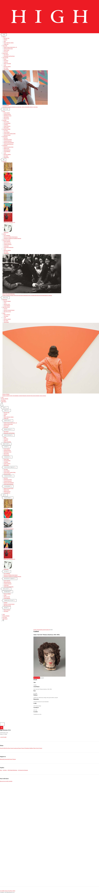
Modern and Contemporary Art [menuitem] (9, 222)
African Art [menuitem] (6, 171)
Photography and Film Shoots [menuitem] (9, 56)
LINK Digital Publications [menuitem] (8, 144)
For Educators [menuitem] (5, 136)
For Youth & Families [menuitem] (6, 129)
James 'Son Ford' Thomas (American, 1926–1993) (46, 634)
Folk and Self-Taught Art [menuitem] (8, 212)
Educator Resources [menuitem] (7, 242)
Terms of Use (7, 890)
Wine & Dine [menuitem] (6, 127)
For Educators (25, 770)
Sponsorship (7, 759)
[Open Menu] (1, 405)
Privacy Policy (12, 890)
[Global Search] (2, 403)
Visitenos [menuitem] (5, 39)
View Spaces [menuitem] (6, 54)
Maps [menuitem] (5, 41)
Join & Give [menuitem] (5, 297)
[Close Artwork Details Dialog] (41, 678)
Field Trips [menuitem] (6, 138)
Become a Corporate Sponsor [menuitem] (9, 310)
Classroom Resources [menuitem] (8, 141)
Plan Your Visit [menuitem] (6, 38)
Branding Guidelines (29, 748)
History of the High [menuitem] (7, 63)
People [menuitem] (5, 59)
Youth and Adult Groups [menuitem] (8, 48)
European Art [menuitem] (6, 202)
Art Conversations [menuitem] (7, 123)
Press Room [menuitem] (6, 60)
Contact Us (23, 748)
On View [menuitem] (6, 571)
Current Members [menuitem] (7, 151)
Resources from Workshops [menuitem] (9, 142)
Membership (2, 759)
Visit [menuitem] (4, 34)
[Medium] (4, 782)
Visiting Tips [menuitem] (6, 44)
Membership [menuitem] (5, 299)
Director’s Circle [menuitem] (7, 304)
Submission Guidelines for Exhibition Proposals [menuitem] (12, 238)
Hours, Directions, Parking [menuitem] (8, 42)
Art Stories (5, 770)
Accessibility (2, 890)
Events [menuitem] (4, 111)
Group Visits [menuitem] (5, 45)
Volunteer (14, 759)
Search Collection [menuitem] (7, 241)
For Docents (20, 770)
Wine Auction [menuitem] (6, 117)
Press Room (8, 748)
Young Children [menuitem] (7, 132)
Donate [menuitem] (4, 313)
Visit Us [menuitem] (4, 36)
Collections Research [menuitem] (7, 244)
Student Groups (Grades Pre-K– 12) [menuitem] (10, 47)
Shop (1, 770)
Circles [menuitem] (5, 302)
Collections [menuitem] (5, 161)
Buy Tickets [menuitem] (6, 68)
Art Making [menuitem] (6, 124)
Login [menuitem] (5, 65)
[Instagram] (1, 782)
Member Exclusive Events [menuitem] (8, 146)
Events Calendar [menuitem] (7, 112)
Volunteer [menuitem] (5, 308)
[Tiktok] (2, 782)
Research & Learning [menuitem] (6, 239)
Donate (10, 759)
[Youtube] (5, 782)
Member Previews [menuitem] (7, 149)
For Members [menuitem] (5, 145)
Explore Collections (37, 629)
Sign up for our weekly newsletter (6, 781)
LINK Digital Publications (12, 770)
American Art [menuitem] (6, 181)
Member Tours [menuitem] (6, 148)
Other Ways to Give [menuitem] (6, 307)
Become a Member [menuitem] (7, 66)
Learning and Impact (17, 748)
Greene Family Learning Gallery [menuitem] (10, 133)
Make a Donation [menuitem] (7, 314)
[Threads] (49, 882)
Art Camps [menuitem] (6, 130)
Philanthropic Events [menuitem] (7, 115)
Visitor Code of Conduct (37, 748)
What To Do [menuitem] (5, 109)
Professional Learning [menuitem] (8, 139)
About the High (3, 748)
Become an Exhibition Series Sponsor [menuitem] (10, 236)
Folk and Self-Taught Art (45, 629)
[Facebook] (0, 782)
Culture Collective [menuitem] (7, 126)
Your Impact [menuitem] (6, 316)
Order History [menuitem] (6, 69)
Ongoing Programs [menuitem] (7, 114)
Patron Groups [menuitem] (6, 50)
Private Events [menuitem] (5, 53)
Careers (11, 748)
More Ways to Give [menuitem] (7, 311)
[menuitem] (50, 70)
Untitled (36, 631)
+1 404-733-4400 (3, 737)
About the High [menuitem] (5, 57)
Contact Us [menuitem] (6, 62)
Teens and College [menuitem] (7, 135)
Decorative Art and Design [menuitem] (8, 192)
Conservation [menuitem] (6, 245)
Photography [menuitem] (6, 232)
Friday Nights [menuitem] (6, 121)
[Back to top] (2, 724)
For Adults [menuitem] (4, 120)
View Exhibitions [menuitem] (7, 235)
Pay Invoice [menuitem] (6, 51)
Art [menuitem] (4, 159)
